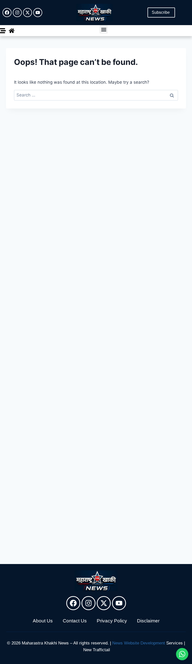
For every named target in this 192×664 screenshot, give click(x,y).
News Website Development (138, 643)
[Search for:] (96, 94)
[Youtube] (37, 12)
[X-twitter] (27, 12)
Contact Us (75, 620)
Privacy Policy (112, 620)
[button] (104, 29)
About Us (43, 620)
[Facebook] (7, 12)
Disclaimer (148, 620)
